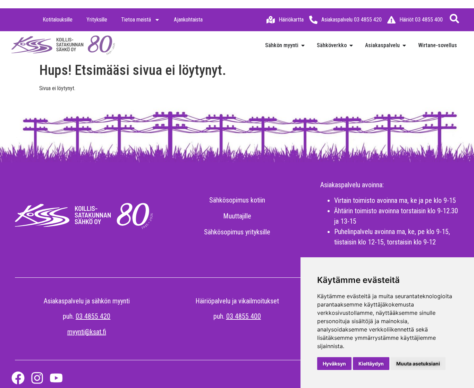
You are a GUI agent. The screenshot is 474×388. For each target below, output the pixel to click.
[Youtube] (56, 378)
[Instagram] (37, 378)
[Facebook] (18, 378)
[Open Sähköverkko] (351, 45)
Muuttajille (237, 216)
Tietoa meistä (136, 19)
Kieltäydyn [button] (371, 364)
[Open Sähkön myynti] (303, 45)
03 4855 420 (93, 316)
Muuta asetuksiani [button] (418, 364)
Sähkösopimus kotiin (237, 200)
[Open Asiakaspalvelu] (404, 45)
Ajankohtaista (188, 19)
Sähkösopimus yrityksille (237, 232)
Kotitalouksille (58, 19)
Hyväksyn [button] (334, 364)
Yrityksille (96, 19)
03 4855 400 (243, 316)
